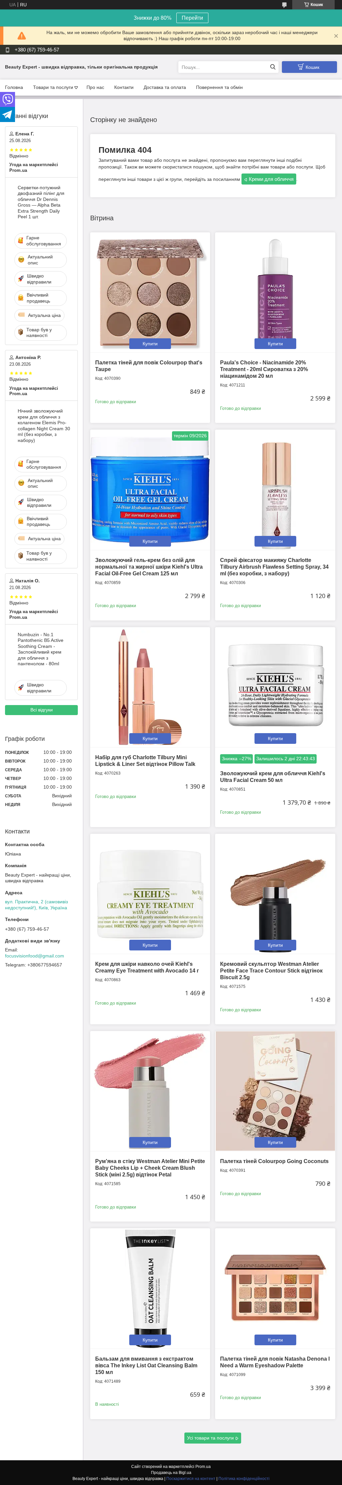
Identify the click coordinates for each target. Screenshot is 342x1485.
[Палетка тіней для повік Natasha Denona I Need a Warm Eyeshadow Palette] (275, 1288)
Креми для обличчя (271, 179)
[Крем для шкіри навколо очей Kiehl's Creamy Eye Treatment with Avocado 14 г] (150, 894)
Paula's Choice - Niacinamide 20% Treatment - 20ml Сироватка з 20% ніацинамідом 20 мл (264, 369)
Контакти (124, 87)
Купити (150, 343)
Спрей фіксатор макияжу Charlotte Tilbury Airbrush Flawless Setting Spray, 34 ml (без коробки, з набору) (274, 566)
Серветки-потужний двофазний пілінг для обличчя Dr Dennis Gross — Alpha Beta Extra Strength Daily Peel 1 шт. (41, 202)
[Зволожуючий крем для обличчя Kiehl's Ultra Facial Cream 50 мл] (275, 687)
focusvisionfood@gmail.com (34, 955)
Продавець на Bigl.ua (171, 1472)
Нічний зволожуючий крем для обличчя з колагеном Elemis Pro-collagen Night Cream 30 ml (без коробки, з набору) (44, 425)
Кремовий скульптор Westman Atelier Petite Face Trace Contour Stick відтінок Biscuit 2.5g (271, 970)
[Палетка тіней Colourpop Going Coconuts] (275, 1091)
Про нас (95, 87)
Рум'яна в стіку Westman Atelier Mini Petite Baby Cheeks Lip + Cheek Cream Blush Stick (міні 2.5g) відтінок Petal (150, 1167)
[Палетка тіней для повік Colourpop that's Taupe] (150, 292)
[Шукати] (273, 67)
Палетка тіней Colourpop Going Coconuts (274, 1161)
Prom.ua (203, 1466)
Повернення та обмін (219, 87)
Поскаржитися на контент (190, 1478)
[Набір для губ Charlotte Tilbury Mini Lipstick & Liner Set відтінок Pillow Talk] (150, 687)
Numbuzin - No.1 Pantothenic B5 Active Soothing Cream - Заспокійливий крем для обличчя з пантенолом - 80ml (40, 649)
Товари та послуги (53, 87)
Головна (14, 87)
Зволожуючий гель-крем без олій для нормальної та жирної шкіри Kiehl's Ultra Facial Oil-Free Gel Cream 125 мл (149, 566)
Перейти (192, 18)
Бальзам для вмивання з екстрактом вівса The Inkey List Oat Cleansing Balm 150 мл (146, 1365)
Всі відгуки (41, 709)
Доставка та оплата (165, 87)
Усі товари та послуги (210, 1438)
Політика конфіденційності (244, 1478)
